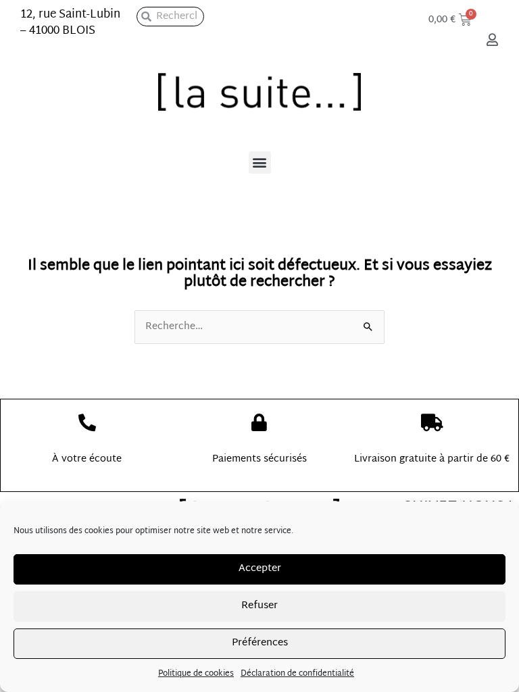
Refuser (259, 606)
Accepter (260, 569)
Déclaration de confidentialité (297, 673)
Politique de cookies (196, 673)
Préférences (260, 643)
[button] (260, 162)
